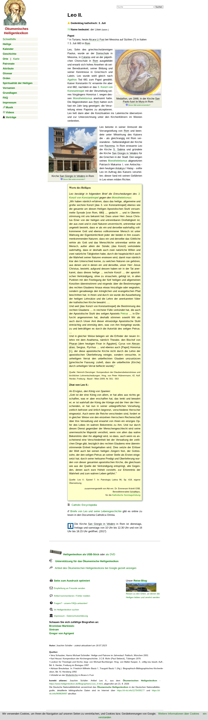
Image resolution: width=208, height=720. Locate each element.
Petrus (124, 313)
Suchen (158, 7)
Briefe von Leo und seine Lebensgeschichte (96, 511)
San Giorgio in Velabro (72, 176)
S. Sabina (119, 149)
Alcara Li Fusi (96, 39)
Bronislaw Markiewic (61, 625)
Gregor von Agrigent (61, 633)
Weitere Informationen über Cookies (178, 713)
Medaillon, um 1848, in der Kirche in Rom (138, 100)
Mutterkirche (72, 675)
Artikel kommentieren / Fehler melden (72, 596)
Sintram (54, 629)
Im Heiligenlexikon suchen (66, 609)
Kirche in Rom (73, 176)
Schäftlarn (135, 491)
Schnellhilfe (9, 39)
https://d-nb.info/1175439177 (131, 690)
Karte (16, 58)
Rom (87, 43)
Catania (85, 57)
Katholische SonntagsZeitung (126, 495)
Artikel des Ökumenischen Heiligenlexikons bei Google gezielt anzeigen (94, 568)
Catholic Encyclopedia (84, 504)
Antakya (120, 168)
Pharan (73, 343)
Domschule (102, 53)
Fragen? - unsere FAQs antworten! (71, 603)
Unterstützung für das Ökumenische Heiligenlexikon (85, 561)
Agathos (72, 79)
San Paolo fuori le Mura (141, 100)
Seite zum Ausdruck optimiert (72, 580)
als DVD (110, 554)
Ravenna (110, 145)
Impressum (59, 616)
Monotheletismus (82, 98)
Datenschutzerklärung (77, 616)
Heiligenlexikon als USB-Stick (80, 554)
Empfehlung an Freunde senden (69, 588)
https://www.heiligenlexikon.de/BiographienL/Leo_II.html (76, 683)
